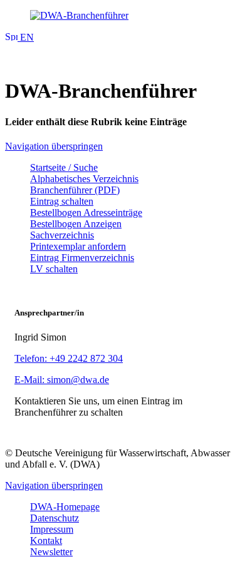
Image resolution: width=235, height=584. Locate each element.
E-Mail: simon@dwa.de (61, 379)
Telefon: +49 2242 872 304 (68, 358)
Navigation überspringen (54, 146)
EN (26, 37)
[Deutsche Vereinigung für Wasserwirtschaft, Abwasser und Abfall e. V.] (117, 15)
